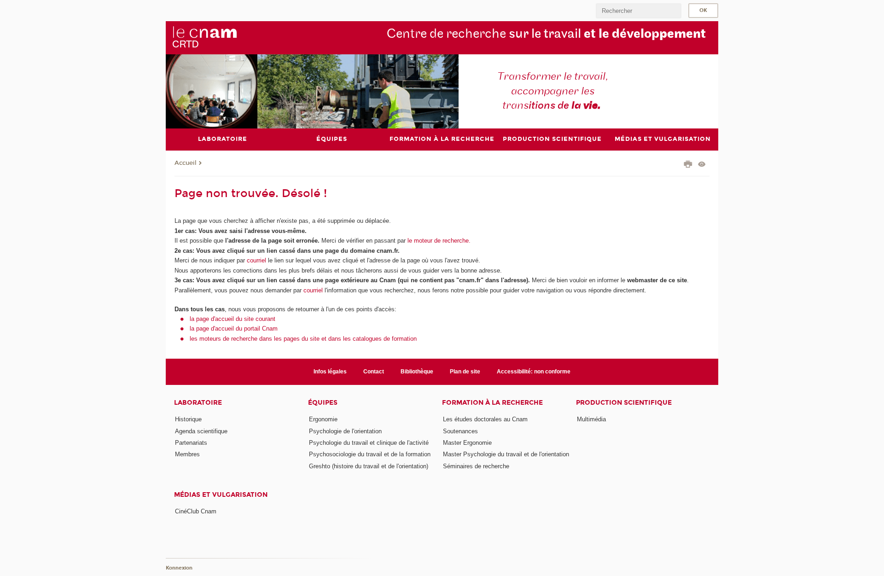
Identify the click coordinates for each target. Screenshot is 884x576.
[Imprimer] (688, 165)
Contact (373, 371)
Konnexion (179, 568)
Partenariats (191, 442)
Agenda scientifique (201, 431)
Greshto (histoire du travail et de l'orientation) (368, 466)
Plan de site (465, 371)
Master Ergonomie (467, 442)
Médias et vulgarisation (221, 495)
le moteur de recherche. (438, 240)
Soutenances (460, 431)
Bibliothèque (417, 371)
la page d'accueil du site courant (232, 318)
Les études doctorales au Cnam (485, 419)
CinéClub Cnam (195, 511)
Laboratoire (198, 403)
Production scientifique (624, 403)
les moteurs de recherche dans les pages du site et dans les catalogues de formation (303, 338)
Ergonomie (323, 419)
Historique (188, 419)
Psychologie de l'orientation (345, 431)
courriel (256, 260)
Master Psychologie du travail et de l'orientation (506, 454)
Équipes (322, 403)
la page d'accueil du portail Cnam (234, 328)
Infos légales (330, 371)
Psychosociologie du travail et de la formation (369, 454)
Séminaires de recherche (476, 466)
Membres (187, 454)
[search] (638, 10)
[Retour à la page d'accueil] (204, 37)
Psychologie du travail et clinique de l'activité (369, 442)
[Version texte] (702, 165)
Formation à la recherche (492, 403)
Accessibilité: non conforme (533, 371)
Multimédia (591, 419)
